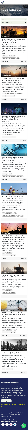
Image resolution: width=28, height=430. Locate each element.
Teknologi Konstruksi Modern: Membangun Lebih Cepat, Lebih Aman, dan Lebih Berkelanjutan (12, 353)
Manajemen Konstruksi (8, 95)
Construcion (19, 93)
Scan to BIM (20, 176)
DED (15, 213)
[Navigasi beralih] (25, 2)
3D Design (5, 55)
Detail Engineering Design (9, 58)
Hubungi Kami (6, 401)
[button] (14, 22)
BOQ (14, 55)
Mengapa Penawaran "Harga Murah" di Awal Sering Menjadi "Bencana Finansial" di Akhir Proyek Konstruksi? (14, 118)
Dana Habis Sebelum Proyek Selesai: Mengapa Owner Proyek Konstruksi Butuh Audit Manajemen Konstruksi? (14, 237)
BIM (10, 55)
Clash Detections (10, 93)
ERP (18, 215)
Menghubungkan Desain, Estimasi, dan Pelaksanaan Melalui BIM (13, 79)
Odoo (22, 215)
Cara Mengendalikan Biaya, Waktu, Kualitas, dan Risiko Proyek (13, 276)
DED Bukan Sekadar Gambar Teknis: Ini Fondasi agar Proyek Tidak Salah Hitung (13, 314)
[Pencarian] (25, 19)
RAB (18, 58)
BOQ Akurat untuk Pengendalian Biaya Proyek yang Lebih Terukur (12, 197)
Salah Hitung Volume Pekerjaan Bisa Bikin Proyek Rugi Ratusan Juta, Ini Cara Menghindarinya (13, 40)
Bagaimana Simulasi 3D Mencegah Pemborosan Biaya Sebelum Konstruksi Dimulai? (13, 158)
